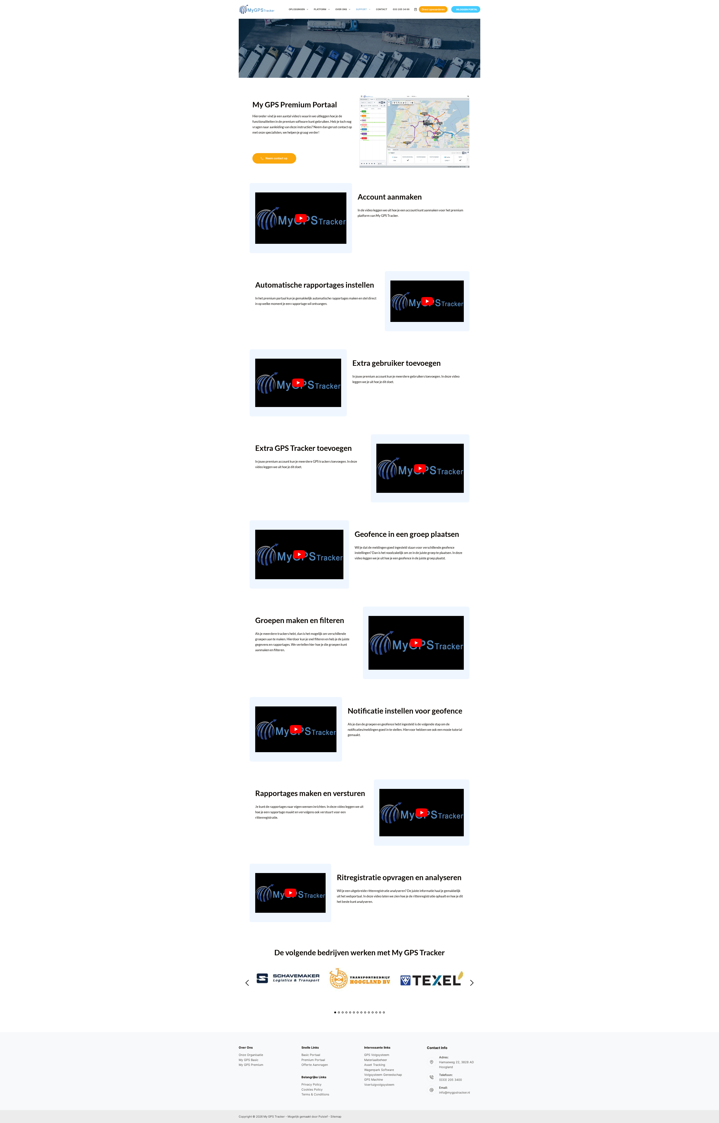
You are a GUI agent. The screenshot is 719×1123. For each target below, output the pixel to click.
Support (361, 9)
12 (376, 1012)
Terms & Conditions (315, 1094)
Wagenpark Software (379, 1070)
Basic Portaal (310, 1055)
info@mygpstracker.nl (454, 1092)
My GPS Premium (251, 1065)
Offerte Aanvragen (314, 1065)
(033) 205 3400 (450, 1080)
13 (380, 1012)
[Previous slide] (247, 983)
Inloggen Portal (466, 9)
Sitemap (335, 1116)
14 (384, 1012)
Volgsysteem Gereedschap (383, 1075)
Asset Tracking (374, 1065)
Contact (381, 9)
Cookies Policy (312, 1089)
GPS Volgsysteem (376, 1055)
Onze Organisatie (251, 1055)
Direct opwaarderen (433, 9)
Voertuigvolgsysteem (379, 1084)
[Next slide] (472, 983)
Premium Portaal (313, 1060)
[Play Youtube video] (300, 218)
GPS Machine (373, 1079)
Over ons (341, 9)
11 (373, 1012)
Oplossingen (297, 9)
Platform (320, 9)
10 (369, 1012)
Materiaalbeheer (375, 1060)
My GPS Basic (248, 1060)
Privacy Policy (311, 1084)
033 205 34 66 (401, 9)
